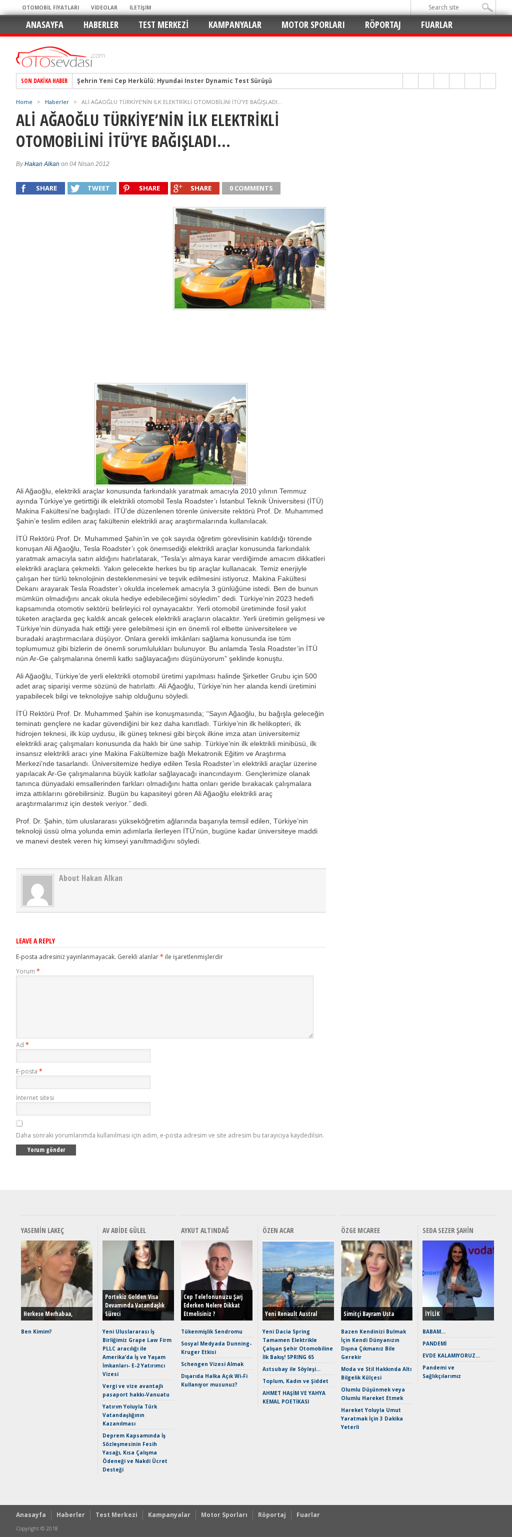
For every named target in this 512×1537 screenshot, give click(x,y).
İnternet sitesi (35, 1098)
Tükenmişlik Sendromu (211, 1331)
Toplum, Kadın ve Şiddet (295, 1381)
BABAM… (434, 1331)
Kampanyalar (235, 24)
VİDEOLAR (104, 7)
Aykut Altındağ (205, 1230)
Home (24, 102)
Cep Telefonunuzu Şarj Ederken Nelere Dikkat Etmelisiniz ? (213, 1305)
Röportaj (383, 24)
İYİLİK (432, 1314)
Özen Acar (278, 1230)
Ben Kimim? (36, 1331)
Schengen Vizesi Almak (212, 1364)
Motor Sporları (313, 24)
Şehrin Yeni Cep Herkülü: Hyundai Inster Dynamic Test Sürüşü (174, 81)
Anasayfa (45, 24)
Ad (22, 1044)
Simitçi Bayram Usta (369, 1314)
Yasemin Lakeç (42, 1230)
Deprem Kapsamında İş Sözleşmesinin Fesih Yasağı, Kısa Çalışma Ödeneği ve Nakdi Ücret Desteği (135, 1452)
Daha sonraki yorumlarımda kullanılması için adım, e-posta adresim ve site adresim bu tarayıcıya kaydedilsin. (170, 1135)
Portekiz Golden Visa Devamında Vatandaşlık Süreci (134, 1305)
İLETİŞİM (140, 7)
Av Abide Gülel (124, 1230)
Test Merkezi (163, 24)
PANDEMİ (434, 1343)
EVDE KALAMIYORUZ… (451, 1355)
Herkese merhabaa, (48, 1314)
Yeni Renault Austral (291, 1314)
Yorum (28, 971)
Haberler (101, 24)
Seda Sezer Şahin (448, 1230)
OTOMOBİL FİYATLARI (50, 7)
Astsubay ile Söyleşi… (291, 1369)
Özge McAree (360, 1230)
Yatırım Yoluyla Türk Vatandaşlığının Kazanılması (129, 1415)
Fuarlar (436, 24)
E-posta (29, 1071)
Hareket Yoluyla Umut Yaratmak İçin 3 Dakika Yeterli (372, 1418)
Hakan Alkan (42, 164)
